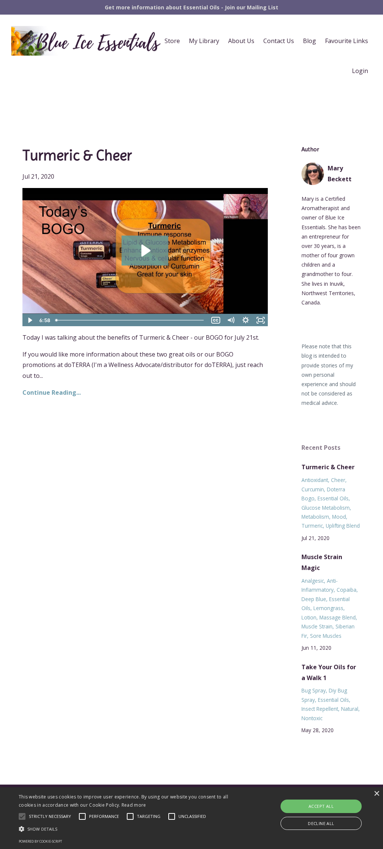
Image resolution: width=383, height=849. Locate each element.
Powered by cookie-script (40, 841)
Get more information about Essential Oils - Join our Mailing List (191, 7)
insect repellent (319, 708)
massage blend (337, 617)
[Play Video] (29, 320)
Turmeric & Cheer (77, 155)
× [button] (376, 794)
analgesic (312, 580)
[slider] (130, 320)
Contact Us (278, 41)
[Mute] (230, 320)
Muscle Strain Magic (321, 562)
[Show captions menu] (215, 320)
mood (339, 516)
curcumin (312, 489)
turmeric (312, 525)
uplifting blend (343, 525)
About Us (241, 41)
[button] (131, 829)
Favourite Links (346, 41)
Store (172, 41)
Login (360, 71)
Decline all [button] (321, 823)
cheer (338, 479)
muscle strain (317, 626)
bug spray (313, 690)
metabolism (315, 516)
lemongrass (328, 608)
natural (349, 708)
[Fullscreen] (260, 320)
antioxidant (314, 479)
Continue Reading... (51, 392)
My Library (204, 41)
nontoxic (311, 718)
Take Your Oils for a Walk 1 (328, 672)
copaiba (346, 589)
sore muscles (325, 635)
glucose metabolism (325, 507)
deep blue (313, 599)
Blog (309, 41)
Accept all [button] (321, 806)
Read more (134, 805)
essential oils (333, 498)
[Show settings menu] (245, 320)
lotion (308, 617)
